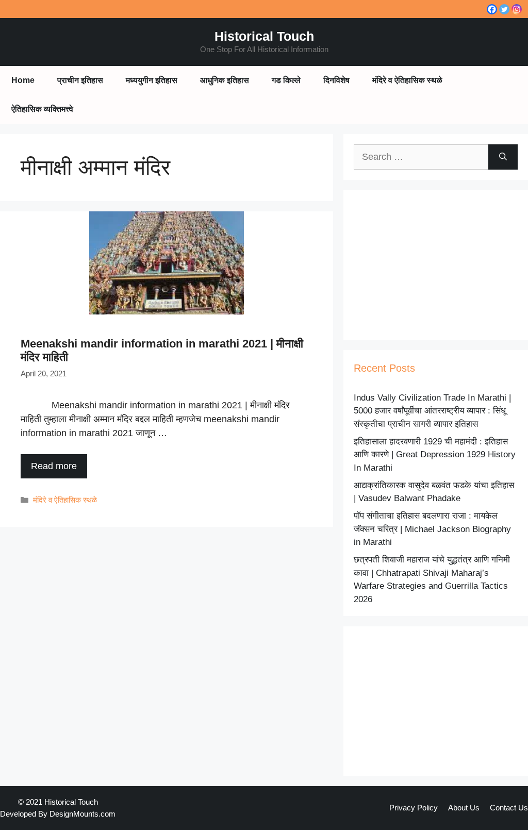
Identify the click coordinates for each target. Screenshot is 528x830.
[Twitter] (504, 9)
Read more (54, 466)
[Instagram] (517, 9)
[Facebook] (492, 9)
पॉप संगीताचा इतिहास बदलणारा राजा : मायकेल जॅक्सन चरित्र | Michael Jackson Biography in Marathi (432, 529)
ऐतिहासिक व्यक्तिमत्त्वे (42, 109)
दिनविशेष (336, 80)
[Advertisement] (436, 265)
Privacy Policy (413, 807)
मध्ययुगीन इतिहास (151, 80)
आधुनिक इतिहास (224, 80)
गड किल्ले (286, 80)
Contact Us (509, 807)
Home (23, 80)
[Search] (503, 157)
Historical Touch (264, 36)
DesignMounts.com (83, 813)
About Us (464, 807)
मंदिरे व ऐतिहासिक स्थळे (407, 80)
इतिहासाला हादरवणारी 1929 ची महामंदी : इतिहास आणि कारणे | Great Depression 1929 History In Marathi (435, 455)
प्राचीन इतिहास (80, 80)
